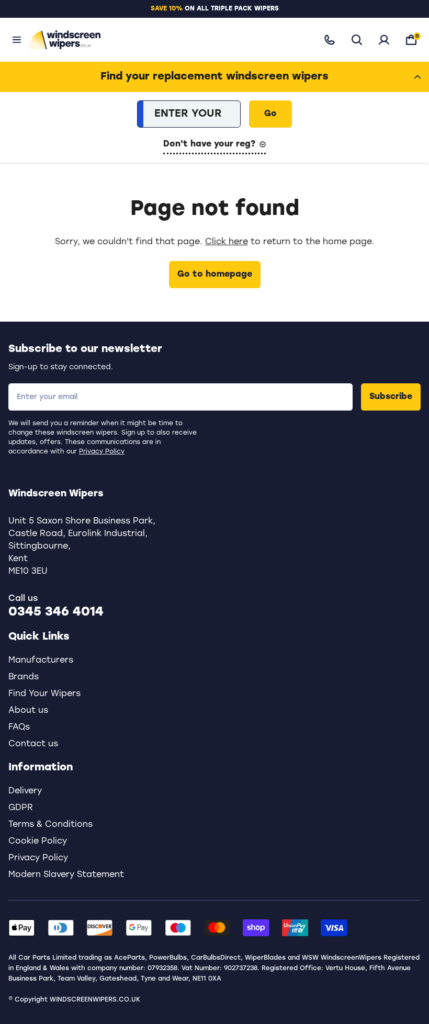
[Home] (166, 39)
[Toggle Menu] (16, 39)
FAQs (19, 727)
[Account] (384, 39)
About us (28, 711)
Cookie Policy (37, 841)
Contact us (33, 744)
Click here (226, 242)
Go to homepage (214, 274)
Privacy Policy (102, 452)
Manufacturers (40, 660)
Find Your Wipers (44, 694)
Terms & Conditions (50, 825)
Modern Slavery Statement (66, 875)
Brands (23, 677)
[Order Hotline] (329, 39)
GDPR (20, 808)
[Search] (356, 39)
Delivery (25, 791)
